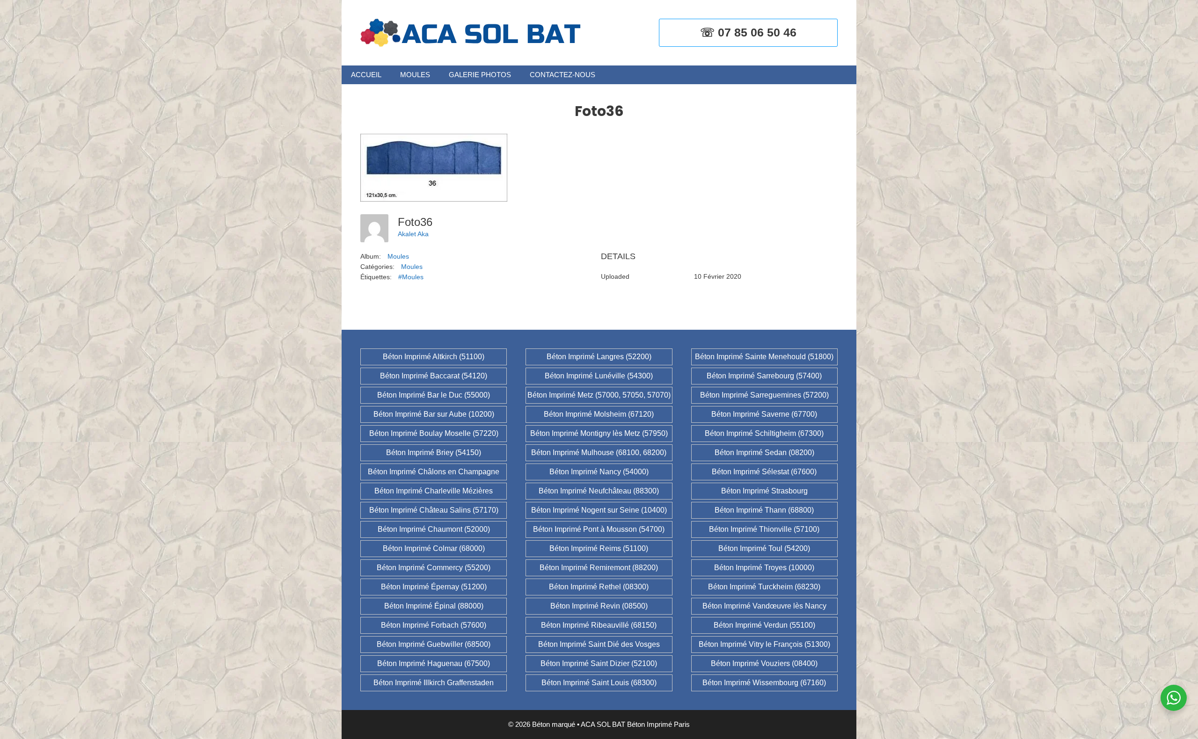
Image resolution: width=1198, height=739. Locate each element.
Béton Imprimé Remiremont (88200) (599, 568)
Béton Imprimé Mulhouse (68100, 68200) (598, 452)
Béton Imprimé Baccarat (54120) (433, 376)
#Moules (411, 277)
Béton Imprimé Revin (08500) (599, 606)
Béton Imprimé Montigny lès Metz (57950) (599, 433)
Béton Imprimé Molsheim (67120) (599, 414)
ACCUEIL (366, 75)
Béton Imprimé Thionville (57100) (764, 529)
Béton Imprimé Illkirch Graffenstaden (433, 683)
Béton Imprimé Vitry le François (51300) (764, 644)
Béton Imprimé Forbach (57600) (433, 625)
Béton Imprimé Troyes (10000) (764, 568)
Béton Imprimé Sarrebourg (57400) (764, 376)
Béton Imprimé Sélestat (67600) (764, 472)
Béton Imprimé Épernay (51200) (434, 587)
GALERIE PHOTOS (480, 75)
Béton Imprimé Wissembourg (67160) (764, 683)
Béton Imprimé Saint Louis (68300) (599, 683)
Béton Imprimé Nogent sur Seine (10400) (599, 510)
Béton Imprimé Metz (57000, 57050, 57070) (599, 395)
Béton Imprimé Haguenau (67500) (433, 663)
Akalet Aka (413, 234)
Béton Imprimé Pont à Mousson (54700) (599, 529)
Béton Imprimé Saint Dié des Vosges (599, 644)
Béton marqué (553, 724)
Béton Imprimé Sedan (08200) (764, 452)
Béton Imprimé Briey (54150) (433, 452)
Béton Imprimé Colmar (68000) (434, 548)
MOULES (415, 75)
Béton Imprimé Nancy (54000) (599, 472)
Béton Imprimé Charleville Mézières (433, 491)
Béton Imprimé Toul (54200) (764, 548)
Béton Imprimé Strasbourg (764, 491)
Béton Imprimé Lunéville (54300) (599, 376)
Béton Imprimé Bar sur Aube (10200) (433, 414)
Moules (398, 256)
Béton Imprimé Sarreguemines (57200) (764, 395)
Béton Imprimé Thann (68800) (764, 510)
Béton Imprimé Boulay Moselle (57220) (433, 433)
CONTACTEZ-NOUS (562, 75)
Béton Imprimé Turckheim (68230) (764, 587)
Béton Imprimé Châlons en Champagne (433, 472)
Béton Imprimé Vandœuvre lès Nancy (764, 606)
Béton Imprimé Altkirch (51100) (433, 357)
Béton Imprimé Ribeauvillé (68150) (599, 625)
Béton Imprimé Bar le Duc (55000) (433, 395)
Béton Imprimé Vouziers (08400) (764, 663)
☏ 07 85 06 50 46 (748, 32)
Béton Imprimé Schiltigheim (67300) (764, 433)
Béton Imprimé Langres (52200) (599, 357)
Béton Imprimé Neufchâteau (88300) (599, 491)
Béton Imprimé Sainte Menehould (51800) (764, 357)
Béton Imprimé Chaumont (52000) (434, 529)
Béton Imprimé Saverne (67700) (764, 414)
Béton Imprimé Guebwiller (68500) (433, 644)
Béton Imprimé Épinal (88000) (433, 606)
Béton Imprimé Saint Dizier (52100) (599, 663)
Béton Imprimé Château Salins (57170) (433, 510)
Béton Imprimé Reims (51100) (598, 548)
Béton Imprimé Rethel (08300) (599, 587)
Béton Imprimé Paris (658, 724)
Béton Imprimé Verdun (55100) (764, 625)
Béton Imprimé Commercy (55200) (433, 568)
